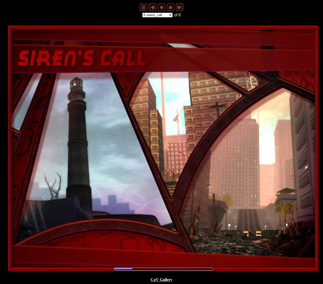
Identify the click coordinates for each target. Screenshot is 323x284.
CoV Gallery (161, 279)
